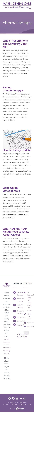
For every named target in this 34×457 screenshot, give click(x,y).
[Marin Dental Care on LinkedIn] (20, 399)
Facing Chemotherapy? (13, 89)
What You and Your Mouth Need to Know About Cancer (16, 231)
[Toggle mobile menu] (30, 9)
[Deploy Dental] (20, 408)
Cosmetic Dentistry (19, 306)
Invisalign (19, 325)
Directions (29, 326)
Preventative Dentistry (19, 293)
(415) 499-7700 (29, 316)
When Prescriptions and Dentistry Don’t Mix (15, 43)
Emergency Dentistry (19, 312)
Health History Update (17, 150)
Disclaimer (10, 402)
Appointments (29, 323)
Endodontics (19, 321)
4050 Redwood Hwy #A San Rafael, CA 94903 (29, 301)
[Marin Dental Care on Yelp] (24, 399)
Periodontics (19, 317)
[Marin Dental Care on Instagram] (17, 399)
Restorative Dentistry (19, 299)
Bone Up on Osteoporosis (11, 189)
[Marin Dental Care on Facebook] (13, 399)
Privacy (25, 402)
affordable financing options (6, 351)
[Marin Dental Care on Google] (9, 399)
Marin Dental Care (13, 405)
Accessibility (18, 402)
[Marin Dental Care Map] (26, 332)
